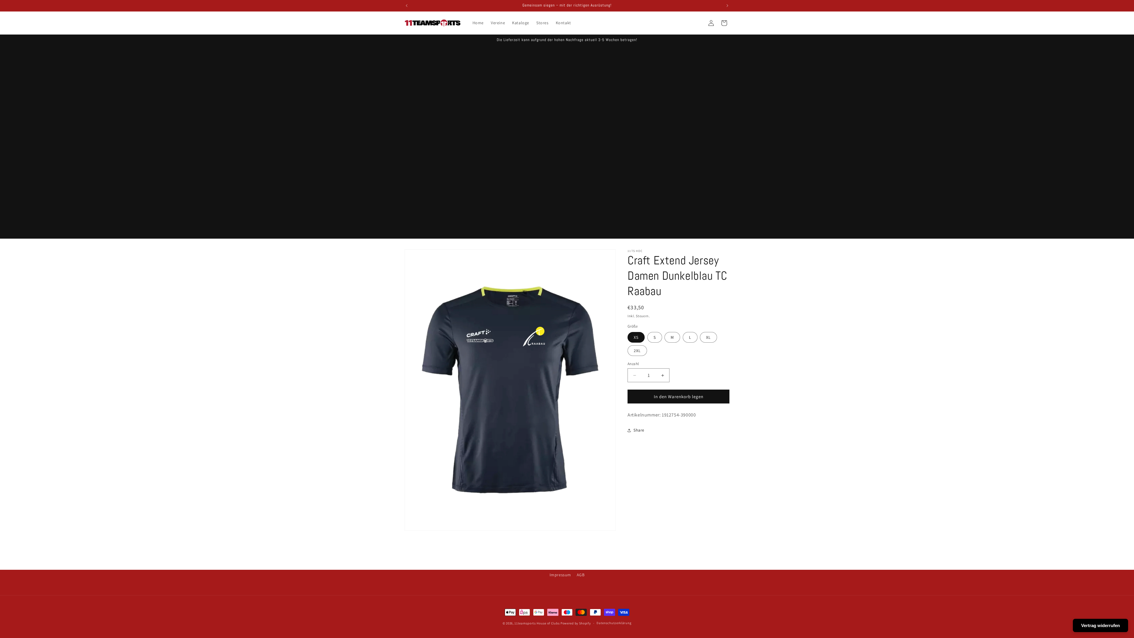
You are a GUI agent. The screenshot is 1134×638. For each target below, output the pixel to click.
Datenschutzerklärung (614, 623)
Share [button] (638, 430)
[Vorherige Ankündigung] (406, 5)
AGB (581, 574)
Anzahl (633, 363)
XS (636, 337)
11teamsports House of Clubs (537, 623)
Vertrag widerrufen (1100, 625)
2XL (637, 350)
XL (708, 337)
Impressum (560, 574)
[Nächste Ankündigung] (727, 5)
